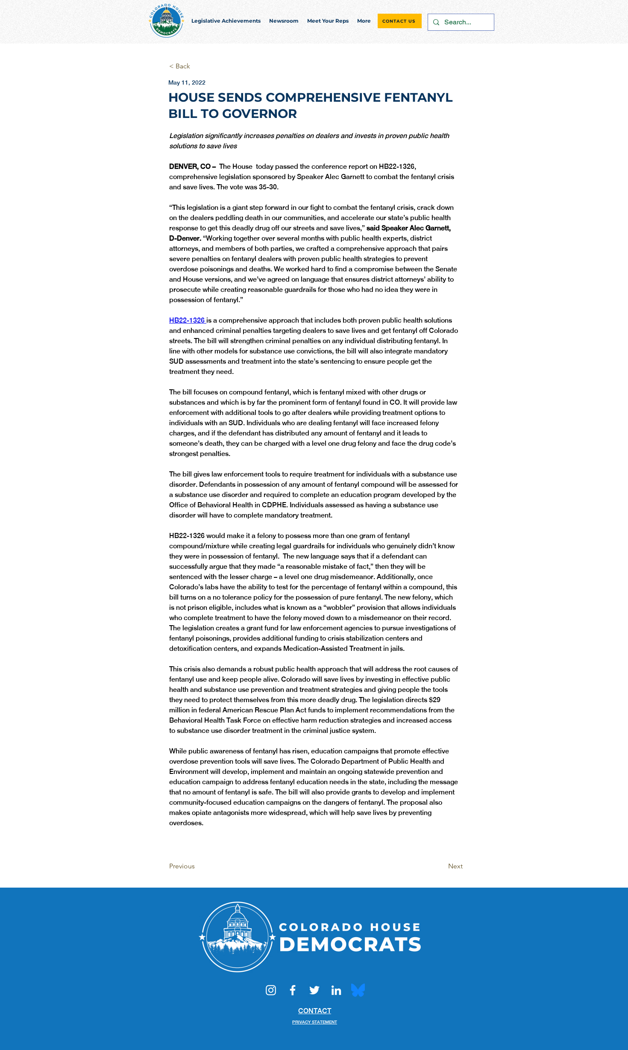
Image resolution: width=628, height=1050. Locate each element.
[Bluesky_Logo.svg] (358, 990)
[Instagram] (271, 990)
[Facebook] (292, 990)
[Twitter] (314, 990)
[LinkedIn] (336, 990)
